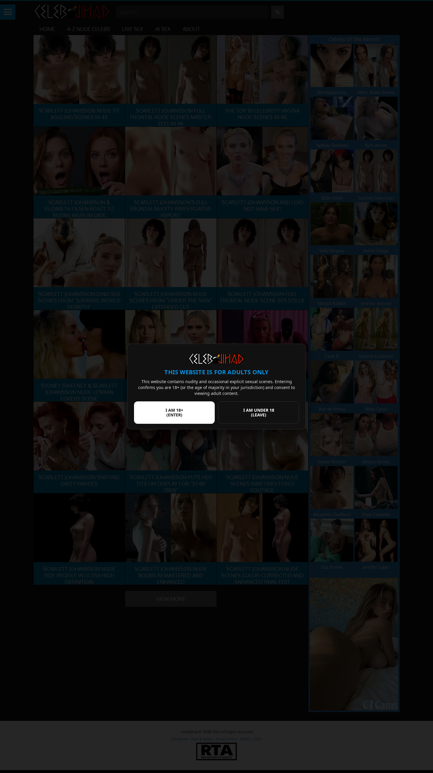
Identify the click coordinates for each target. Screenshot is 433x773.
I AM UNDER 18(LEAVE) (258, 412)
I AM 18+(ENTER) (174, 412)
